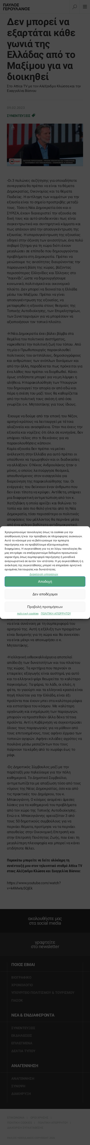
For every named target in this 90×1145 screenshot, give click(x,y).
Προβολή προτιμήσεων (45, 607)
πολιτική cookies (28, 613)
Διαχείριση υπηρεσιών (44, 574)
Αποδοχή (45, 581)
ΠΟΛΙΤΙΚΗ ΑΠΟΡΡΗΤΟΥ (56, 613)
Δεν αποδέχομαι (45, 594)
